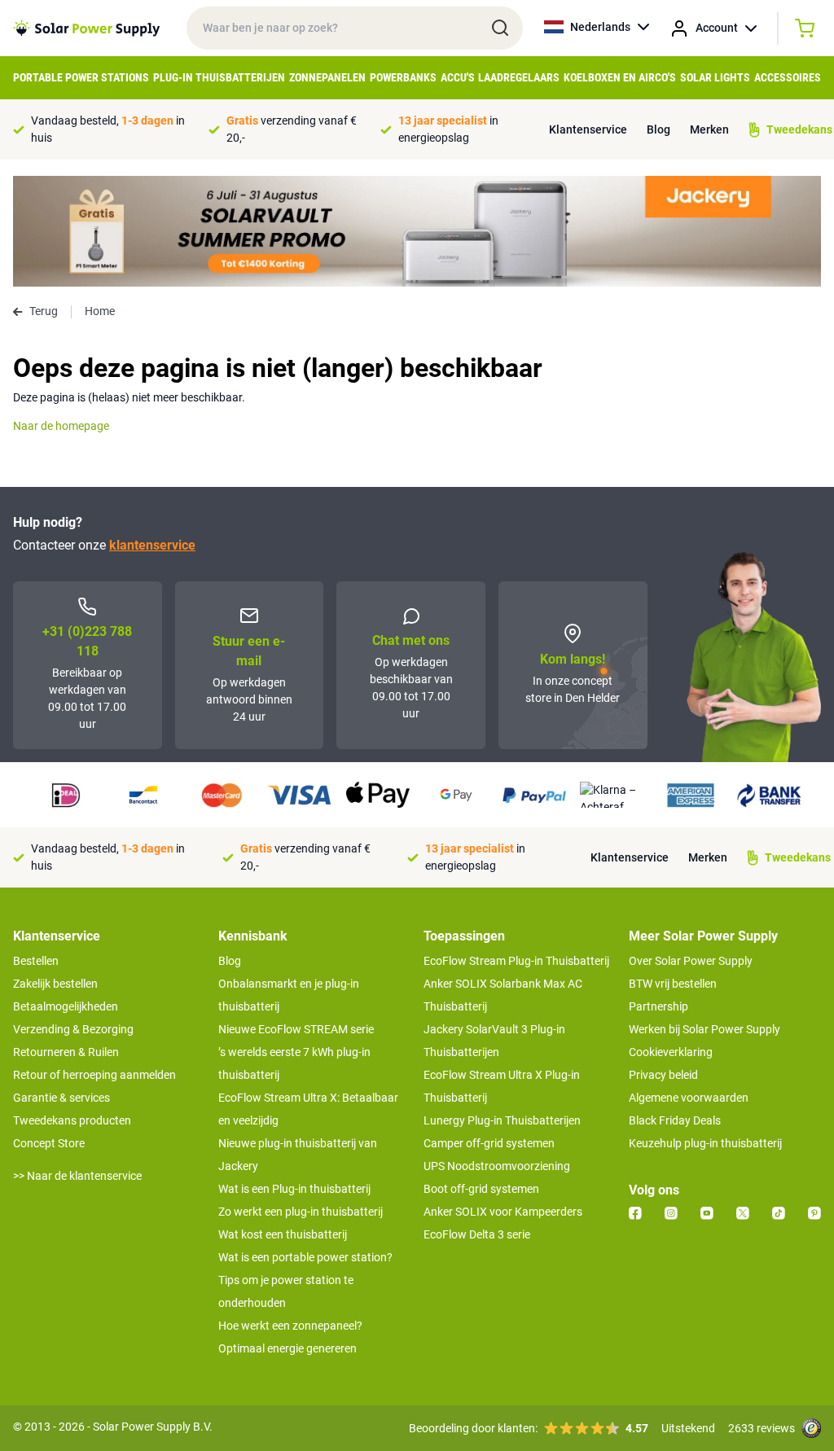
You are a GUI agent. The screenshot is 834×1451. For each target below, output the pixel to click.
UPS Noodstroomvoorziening (497, 1166)
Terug (43, 311)
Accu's (458, 77)
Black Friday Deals (675, 1120)
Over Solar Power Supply (691, 960)
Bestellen (36, 960)
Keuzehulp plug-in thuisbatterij (705, 1143)
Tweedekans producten (72, 1120)
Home (100, 311)
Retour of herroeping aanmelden (94, 1074)
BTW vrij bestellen (673, 983)
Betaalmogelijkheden (65, 1006)
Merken (709, 129)
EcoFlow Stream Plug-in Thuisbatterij (516, 960)
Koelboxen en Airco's (620, 77)
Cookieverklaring (671, 1052)
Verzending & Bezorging (73, 1029)
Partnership (658, 1006)
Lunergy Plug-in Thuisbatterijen (502, 1120)
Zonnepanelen (327, 77)
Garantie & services (61, 1097)
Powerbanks (403, 77)
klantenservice (152, 545)
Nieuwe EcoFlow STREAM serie (296, 1029)
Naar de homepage (61, 425)
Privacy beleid (663, 1074)
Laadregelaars (519, 77)
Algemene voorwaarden (688, 1097)
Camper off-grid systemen (489, 1143)
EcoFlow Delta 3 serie (477, 1234)
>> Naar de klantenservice (77, 1175)
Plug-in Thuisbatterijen (219, 77)
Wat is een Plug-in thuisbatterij (294, 1188)
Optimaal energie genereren (287, 1348)
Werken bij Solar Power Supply (704, 1029)
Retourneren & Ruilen (66, 1052)
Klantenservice (588, 129)
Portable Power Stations (81, 77)
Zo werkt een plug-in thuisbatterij (300, 1211)
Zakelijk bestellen (55, 983)
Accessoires (787, 77)
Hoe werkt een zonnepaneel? (290, 1325)
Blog (658, 129)
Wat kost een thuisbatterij (282, 1234)
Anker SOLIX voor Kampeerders (503, 1211)
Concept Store (49, 1143)
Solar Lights (715, 77)
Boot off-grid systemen (481, 1188)
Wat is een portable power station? (305, 1257)
